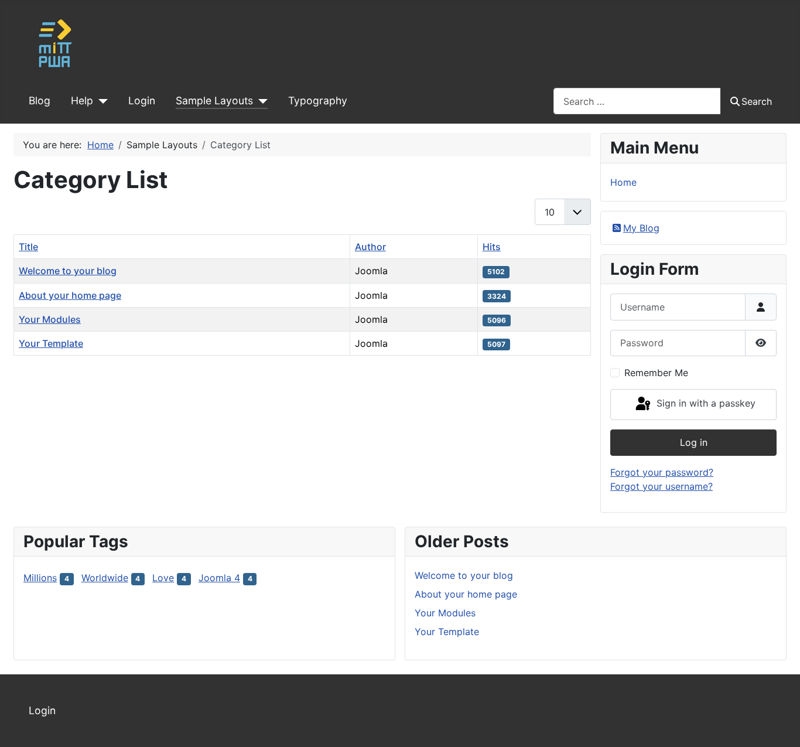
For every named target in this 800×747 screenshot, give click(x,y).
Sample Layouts (214, 100)
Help (82, 100)
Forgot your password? (661, 472)
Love (163, 578)
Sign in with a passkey (704, 404)
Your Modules (50, 319)
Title (28, 247)
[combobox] (637, 101)
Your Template (51, 343)
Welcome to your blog (68, 271)
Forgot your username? (661, 486)
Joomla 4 (219, 578)
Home (623, 182)
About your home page (70, 295)
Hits (492, 247)
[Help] (100, 100)
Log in (693, 442)
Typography (317, 100)
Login (141, 100)
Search (756, 101)
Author (370, 247)
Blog (39, 100)
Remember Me (656, 372)
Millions (40, 578)
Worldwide (104, 578)
